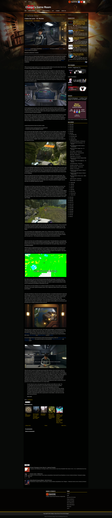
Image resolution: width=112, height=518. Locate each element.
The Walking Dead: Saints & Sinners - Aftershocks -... (77, 146)
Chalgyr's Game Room (55, 513)
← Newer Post (28, 425)
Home (25, 1)
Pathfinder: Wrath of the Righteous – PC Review (78, 161)
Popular (27, 465)
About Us (30, 1)
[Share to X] (28, 402)
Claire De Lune (37, 14)
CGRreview (30, 14)
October (72, 138)
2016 (70, 204)
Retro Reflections (70, 502)
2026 (70, 124)
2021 (70, 133)
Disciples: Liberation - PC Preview (77, 165)
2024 (70, 127)
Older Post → (64, 425)
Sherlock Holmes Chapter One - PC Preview (77, 149)
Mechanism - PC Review (43, 414)
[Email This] (25, 402)
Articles (39, 10)
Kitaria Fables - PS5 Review (75, 180)
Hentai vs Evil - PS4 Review (36, 473)
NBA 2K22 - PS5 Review (75, 154)
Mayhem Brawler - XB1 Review (76, 166)
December (72, 134)
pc (40, 14)
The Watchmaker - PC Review (28, 415)
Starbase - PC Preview (74, 168)
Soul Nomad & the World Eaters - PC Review (77, 143)
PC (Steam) (44, 14)
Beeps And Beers (70, 499)
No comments (37, 20)
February (72, 193)
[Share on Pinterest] (30, 399)
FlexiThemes (50, 516)
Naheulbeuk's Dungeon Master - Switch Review (41, 480)
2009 (70, 216)
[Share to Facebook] (29, 402)
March (71, 191)
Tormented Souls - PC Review (76, 163)
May (71, 187)
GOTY (53, 10)
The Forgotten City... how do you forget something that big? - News (36, 416)
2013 (70, 209)
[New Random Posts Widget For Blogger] (86, 62)
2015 (70, 206)
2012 (70, 211)
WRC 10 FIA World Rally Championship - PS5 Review (78, 158)
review (57, 14)
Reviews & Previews (31, 10)
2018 (70, 200)
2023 (70, 129)
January (72, 194)
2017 (70, 202)
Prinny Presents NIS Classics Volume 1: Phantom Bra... (78, 173)
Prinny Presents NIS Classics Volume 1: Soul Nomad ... (78, 171)
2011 (70, 212)
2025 (70, 126)
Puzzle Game (53, 14)
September (72, 139)
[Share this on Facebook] (27, 399)
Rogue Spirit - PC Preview (75, 156)
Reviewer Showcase (46, 10)
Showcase (69, 506)
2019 (70, 198)
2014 (70, 207)
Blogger (67, 513)
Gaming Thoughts (70, 501)
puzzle (48, 14)
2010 (70, 214)
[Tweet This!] (29, 399)
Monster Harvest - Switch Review (77, 152)
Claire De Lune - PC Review (34, 18)
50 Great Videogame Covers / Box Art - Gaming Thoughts (43, 467)
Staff (68, 495)
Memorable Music (71, 504)
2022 (70, 131)
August (71, 182)
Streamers (58, 10)
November (72, 136)
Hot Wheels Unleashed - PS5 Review (77, 141)
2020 (70, 197)
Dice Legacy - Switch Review (76, 151)
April (71, 189)
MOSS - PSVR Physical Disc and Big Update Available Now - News (52, 416)
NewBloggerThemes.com (63, 516)
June (71, 186)
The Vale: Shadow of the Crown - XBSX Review (78, 176)
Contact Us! (64, 10)
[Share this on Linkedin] (32, 399)
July (71, 184)
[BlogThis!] (27, 402)
